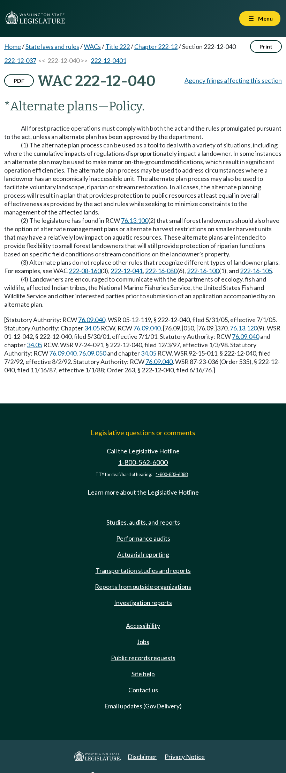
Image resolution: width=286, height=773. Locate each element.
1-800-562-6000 (143, 462)
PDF (19, 80)
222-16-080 (161, 271)
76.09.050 (92, 353)
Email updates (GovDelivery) (143, 706)
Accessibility (143, 625)
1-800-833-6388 (172, 474)
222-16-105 (256, 271)
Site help (143, 674)
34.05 (92, 328)
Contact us (143, 690)
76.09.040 (91, 319)
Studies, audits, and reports (143, 522)
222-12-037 (20, 60)
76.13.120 (243, 328)
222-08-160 (85, 271)
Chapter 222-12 (156, 46)
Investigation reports (143, 602)
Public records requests (143, 658)
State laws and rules (52, 46)
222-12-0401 (108, 60)
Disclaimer (142, 756)
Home (12, 46)
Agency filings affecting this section (233, 80)
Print (265, 46)
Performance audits (143, 538)
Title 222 (117, 46)
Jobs (143, 642)
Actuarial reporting (143, 554)
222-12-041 (127, 271)
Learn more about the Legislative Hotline (143, 492)
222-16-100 (203, 271)
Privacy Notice (185, 756)
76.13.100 (134, 220)
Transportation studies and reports (143, 570)
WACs (92, 46)
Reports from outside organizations (143, 586)
